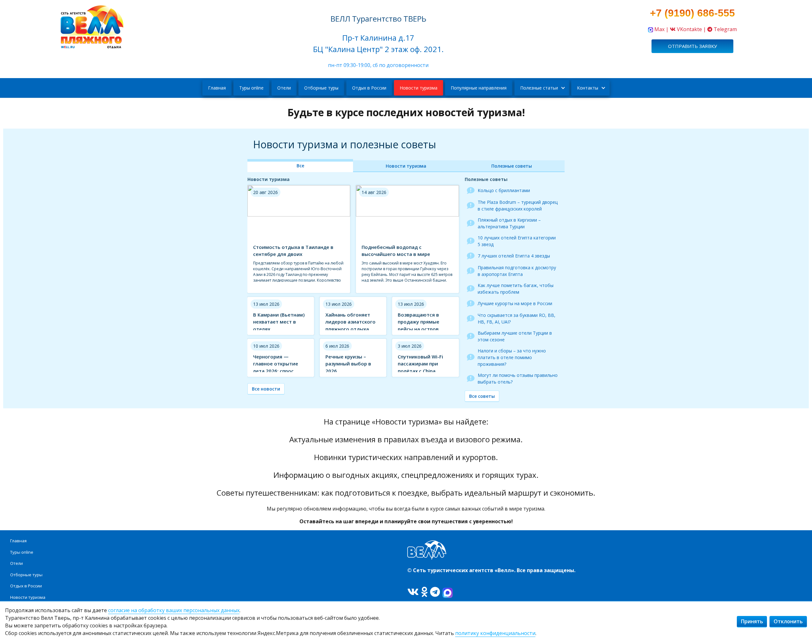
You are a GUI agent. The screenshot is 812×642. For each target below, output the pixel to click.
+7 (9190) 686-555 (692, 13)
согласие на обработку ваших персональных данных (173, 610)
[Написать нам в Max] (650, 29)
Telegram (725, 29)
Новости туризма (418, 88)
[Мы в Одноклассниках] (424, 592)
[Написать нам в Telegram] (709, 29)
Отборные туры (321, 88)
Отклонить (788, 621)
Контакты (587, 88)
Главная (217, 88)
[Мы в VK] (413, 592)
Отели (284, 88)
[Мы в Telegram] (435, 592)
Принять (752, 621)
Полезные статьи (539, 88)
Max (659, 29)
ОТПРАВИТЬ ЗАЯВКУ (692, 46)
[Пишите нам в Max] (447, 592)
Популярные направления (479, 88)
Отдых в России (369, 88)
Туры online (251, 88)
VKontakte (689, 29)
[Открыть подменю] (562, 88)
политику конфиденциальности (495, 633)
